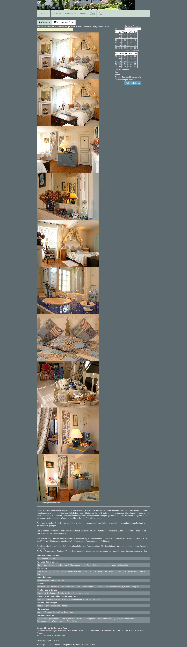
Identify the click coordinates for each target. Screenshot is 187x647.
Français (40, 640)
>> (148, 28)
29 (120, 66)
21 (116, 64)
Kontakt (83, 13)
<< (116, 28)
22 (120, 64)
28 (116, 66)
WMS (94, 644)
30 (135, 45)
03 (125, 56)
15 (120, 61)
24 (116, 45)
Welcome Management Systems (67, 644)
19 (131, 61)
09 (122, 58)
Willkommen (45, 22)
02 (122, 56)
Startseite (44, 13)
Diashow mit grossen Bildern (48, 502)
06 (135, 56)
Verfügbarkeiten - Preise (65, 22)
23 (135, 42)
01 (120, 56)
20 (135, 61)
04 (128, 56)
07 (116, 58)
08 (120, 58)
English (48, 640)
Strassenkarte (70, 13)
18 (128, 61)
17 (125, 61)
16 (122, 61)
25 (120, 45)
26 (122, 45)
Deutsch (56, 640)
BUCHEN (56, 13)
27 (125, 45)
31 (116, 48)
